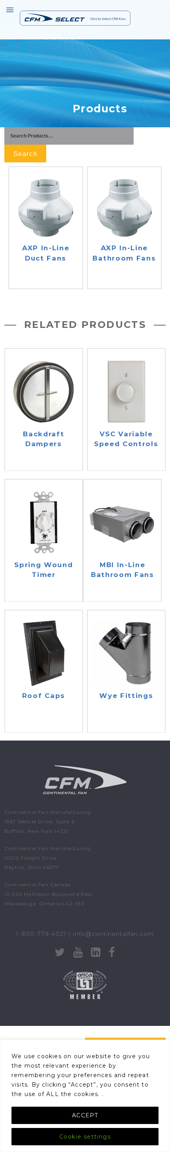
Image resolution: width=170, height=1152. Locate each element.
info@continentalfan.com (113, 934)
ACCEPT (85, 1115)
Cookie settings (85, 1136)
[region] (85, 1096)
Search (25, 154)
